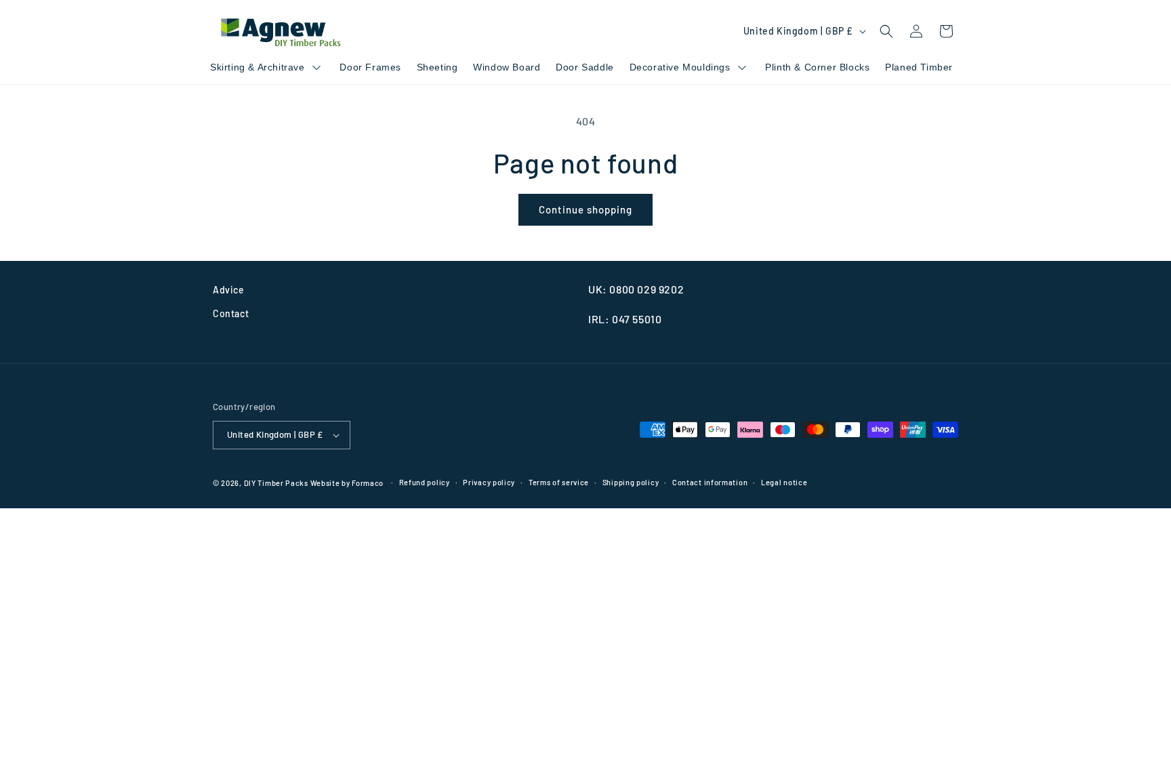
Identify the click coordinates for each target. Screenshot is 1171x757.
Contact (231, 313)
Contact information (709, 482)
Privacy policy (489, 482)
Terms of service (559, 482)
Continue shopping (585, 209)
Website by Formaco (348, 482)
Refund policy (424, 482)
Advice (229, 289)
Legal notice (784, 482)
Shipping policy (630, 482)
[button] (886, 31)
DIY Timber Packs (276, 482)
